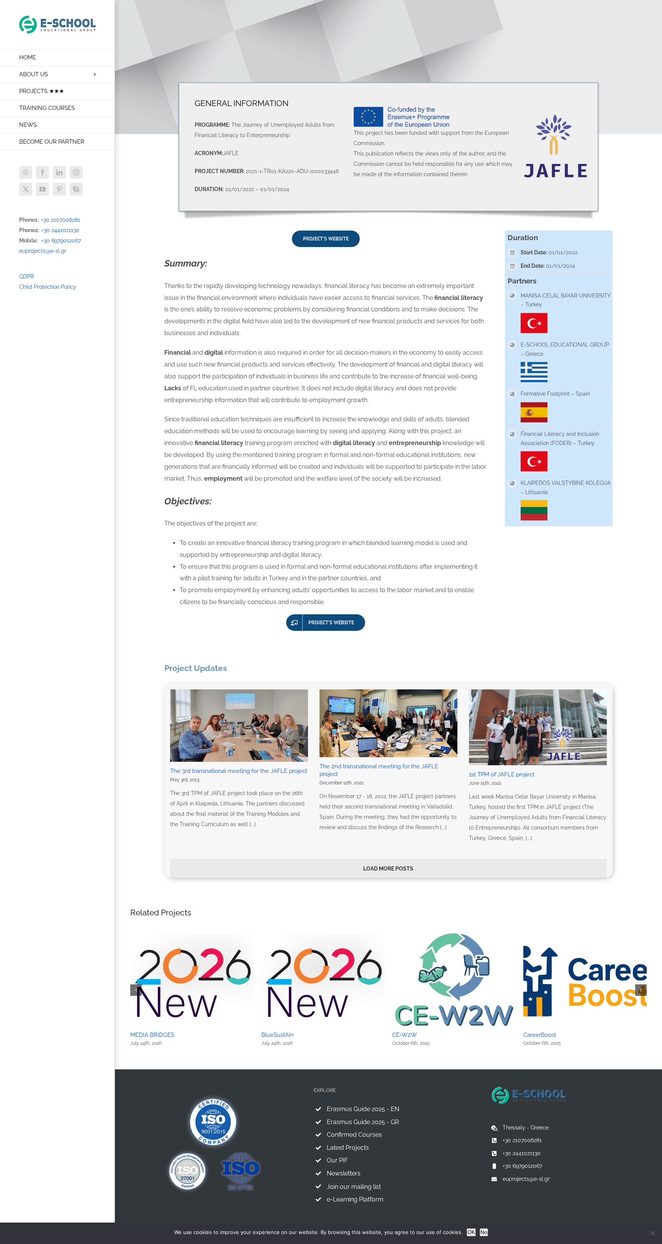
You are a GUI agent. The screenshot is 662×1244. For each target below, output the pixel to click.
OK (471, 1232)
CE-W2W (404, 1034)
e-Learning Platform (355, 1199)
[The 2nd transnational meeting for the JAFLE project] (388, 723)
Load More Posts (388, 869)
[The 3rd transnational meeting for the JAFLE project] (239, 725)
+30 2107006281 (60, 220)
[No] (652, 1233)
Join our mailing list (354, 1186)
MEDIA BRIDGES (152, 1034)
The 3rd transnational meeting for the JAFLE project (238, 771)
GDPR (26, 276)
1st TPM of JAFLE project (501, 774)
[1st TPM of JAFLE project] (538, 727)
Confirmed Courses (354, 1134)
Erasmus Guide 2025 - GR (363, 1122)
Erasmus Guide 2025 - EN (363, 1109)
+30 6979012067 (61, 240)
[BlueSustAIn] (323, 936)
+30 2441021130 (60, 230)
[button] (136, 990)
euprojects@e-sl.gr (42, 251)
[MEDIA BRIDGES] (192, 936)
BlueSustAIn (277, 1034)
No (483, 1232)
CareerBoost (539, 1034)
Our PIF (337, 1160)
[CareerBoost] (585, 936)
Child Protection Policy (47, 287)
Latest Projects (348, 1147)
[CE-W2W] (454, 936)
